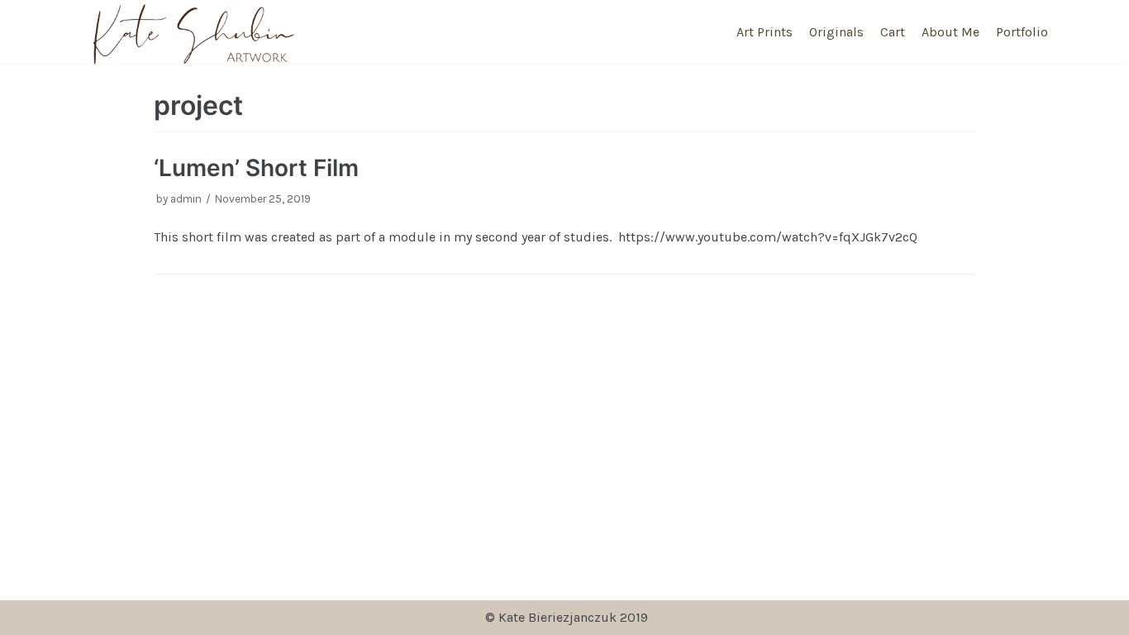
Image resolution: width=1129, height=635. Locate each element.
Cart (892, 32)
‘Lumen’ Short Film (256, 168)
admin (186, 199)
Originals (836, 32)
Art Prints (764, 32)
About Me (950, 32)
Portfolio (1022, 32)
